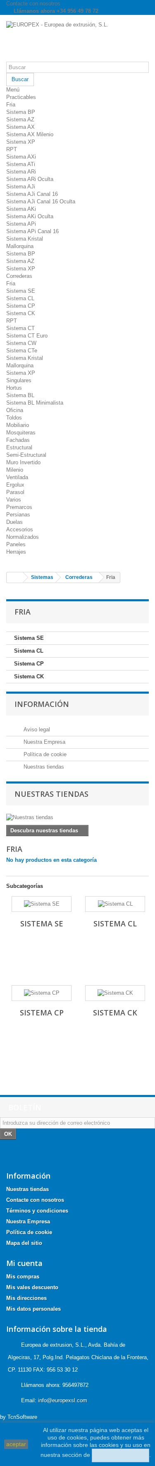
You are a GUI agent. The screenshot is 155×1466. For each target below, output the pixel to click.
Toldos (14, 418)
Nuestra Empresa (43, 742)
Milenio (14, 470)
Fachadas (18, 440)
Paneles (16, 544)
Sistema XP (20, 142)
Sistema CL (20, 298)
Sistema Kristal (24, 239)
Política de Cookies (120, 1455)
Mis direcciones (26, 1298)
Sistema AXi (21, 157)
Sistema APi (21, 224)
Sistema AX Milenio (29, 134)
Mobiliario (17, 425)
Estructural (19, 447)
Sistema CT (20, 328)
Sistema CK (20, 313)
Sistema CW (21, 343)
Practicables (21, 97)
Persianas (18, 514)
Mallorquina (19, 246)
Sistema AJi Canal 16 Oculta (40, 201)
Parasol (15, 492)
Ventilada (17, 477)
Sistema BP (20, 112)
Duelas (14, 522)
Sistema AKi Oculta (29, 216)
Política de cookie (44, 754)
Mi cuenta (24, 1263)
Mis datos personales (33, 1309)
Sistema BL (20, 395)
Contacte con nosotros (33, 3)
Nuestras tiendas (43, 767)
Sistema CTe (21, 350)
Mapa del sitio (24, 1243)
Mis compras (22, 1276)
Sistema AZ (20, 119)
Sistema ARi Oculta (29, 179)
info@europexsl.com (62, 1400)
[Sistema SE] (42, 904)
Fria (10, 104)
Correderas (19, 276)
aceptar (16, 1444)
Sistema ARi (21, 172)
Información (41, 704)
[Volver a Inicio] (15, 577)
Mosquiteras (21, 432)
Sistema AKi (21, 209)
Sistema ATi (20, 164)
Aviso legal (36, 729)
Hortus (14, 388)
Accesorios (19, 529)
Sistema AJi (20, 186)
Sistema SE (20, 291)
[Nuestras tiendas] (77, 817)
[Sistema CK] (115, 993)
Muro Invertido (23, 462)
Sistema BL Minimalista (34, 403)
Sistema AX (20, 127)
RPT (11, 149)
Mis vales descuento (32, 1287)
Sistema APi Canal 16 (32, 231)
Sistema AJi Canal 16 (32, 194)
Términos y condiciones (37, 1211)
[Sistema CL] (115, 904)
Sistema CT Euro (27, 336)
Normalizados (22, 537)
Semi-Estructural (26, 455)
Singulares (18, 380)
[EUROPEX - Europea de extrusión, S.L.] (77, 41)
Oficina (14, 410)
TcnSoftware (22, 1417)
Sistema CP (20, 306)
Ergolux (15, 485)
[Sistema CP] (42, 993)
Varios (13, 500)
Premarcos (19, 507)
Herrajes (16, 552)
